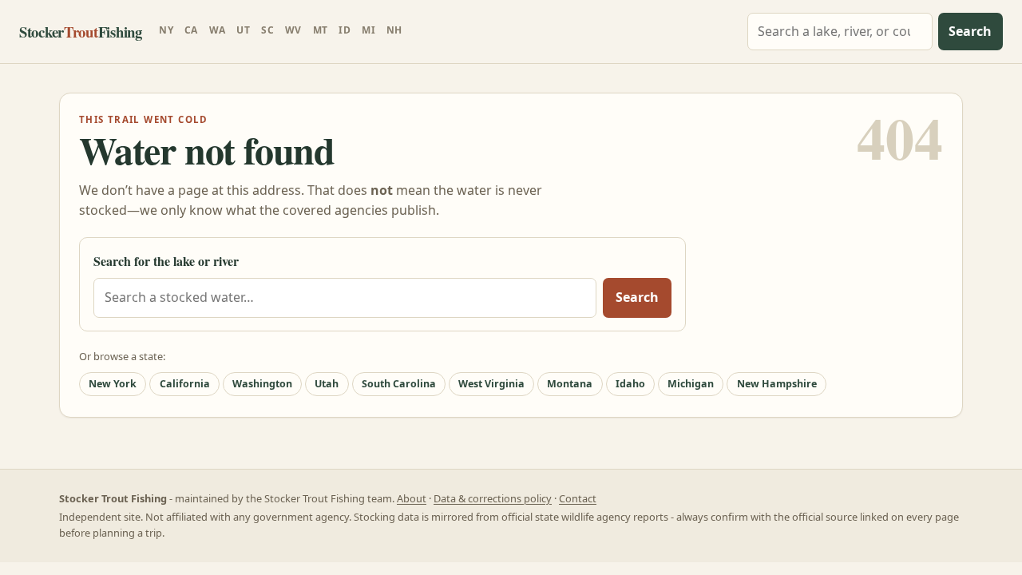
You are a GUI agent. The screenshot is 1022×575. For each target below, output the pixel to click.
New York (113, 384)
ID (345, 30)
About (411, 498)
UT (243, 30)
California (185, 384)
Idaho (630, 384)
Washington (262, 384)
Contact (577, 498)
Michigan (690, 384)
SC (267, 30)
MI (368, 30)
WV (293, 30)
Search (970, 31)
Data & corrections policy (493, 498)
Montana (569, 384)
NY (166, 30)
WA (217, 30)
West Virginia (491, 384)
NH (394, 30)
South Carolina (399, 384)
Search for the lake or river (166, 261)
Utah (327, 384)
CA (191, 30)
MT (320, 30)
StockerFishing (80, 31)
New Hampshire (777, 384)
